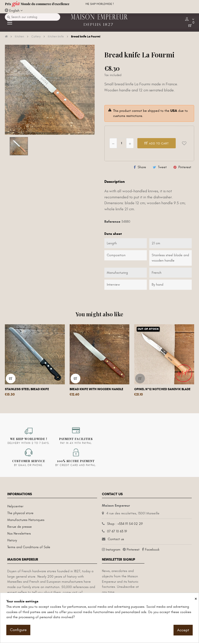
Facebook (152, 549)
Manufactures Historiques (25, 520)
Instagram (113, 549)
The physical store (20, 513)
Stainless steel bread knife (27, 389)
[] (11, 378)
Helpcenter (15, 506)
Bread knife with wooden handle (96, 389)
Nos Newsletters (19, 533)
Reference (112, 222)
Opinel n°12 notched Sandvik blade (162, 389)
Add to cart (158, 143)
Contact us (116, 539)
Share (142, 167)
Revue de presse (19, 527)
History (12, 540)
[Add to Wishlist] (184, 143)
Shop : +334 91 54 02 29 (125, 524)
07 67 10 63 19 (117, 531)
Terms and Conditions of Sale (28, 547)
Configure (18, 630)
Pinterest (184, 167)
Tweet (162, 167)
